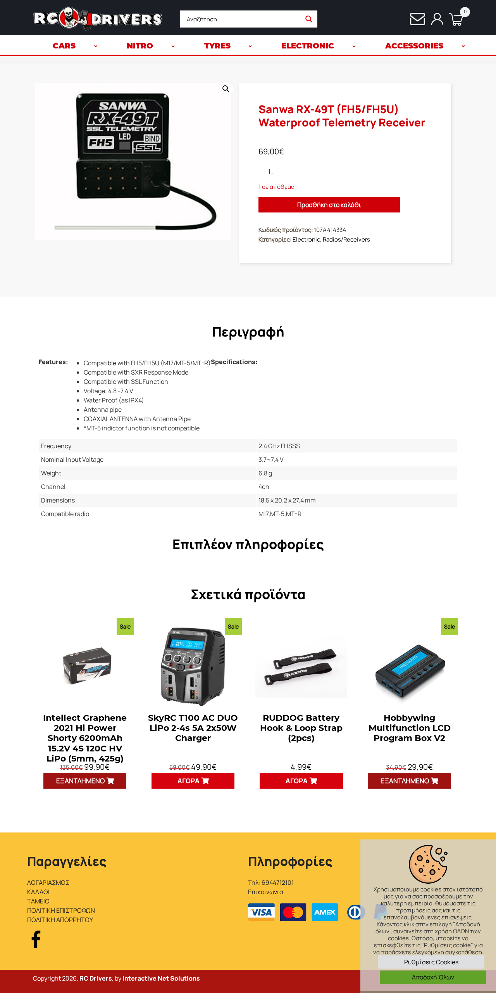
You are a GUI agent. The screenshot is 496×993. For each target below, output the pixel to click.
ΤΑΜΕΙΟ (38, 901)
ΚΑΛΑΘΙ (38, 892)
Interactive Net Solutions (161, 978)
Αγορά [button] (188, 780)
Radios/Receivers (346, 239)
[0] (453, 19)
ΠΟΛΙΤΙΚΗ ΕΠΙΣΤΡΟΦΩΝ (61, 910)
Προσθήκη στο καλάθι (329, 204)
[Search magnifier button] (309, 19)
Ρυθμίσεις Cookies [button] (431, 962)
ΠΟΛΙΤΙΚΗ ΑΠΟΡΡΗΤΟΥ (60, 919)
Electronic (306, 239)
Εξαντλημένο (80, 780)
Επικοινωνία (265, 892)
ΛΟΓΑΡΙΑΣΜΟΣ (48, 882)
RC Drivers (95, 978)
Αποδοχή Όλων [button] (433, 977)
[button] (226, 89)
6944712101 (278, 882)
